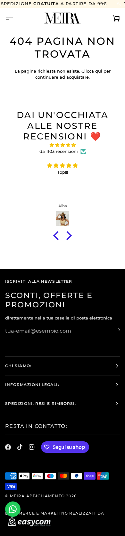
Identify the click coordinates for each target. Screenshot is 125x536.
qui (98, 71)
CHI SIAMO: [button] (18, 365)
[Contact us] (13, 509)
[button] (57, 235)
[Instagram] (32, 447)
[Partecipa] (114, 330)
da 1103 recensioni (58, 151)
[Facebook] (8, 447)
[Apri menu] (14, 18)
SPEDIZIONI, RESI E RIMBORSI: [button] (40, 403)
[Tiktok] (19, 447)
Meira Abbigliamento (37, 495)
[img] (62, 145)
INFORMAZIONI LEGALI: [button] (32, 384)
